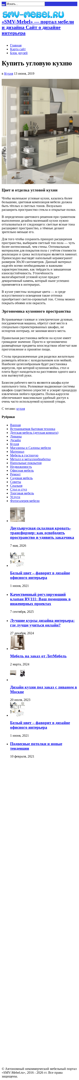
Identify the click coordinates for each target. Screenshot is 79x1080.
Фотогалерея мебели (25, 501)
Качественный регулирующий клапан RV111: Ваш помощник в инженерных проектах (40, 599)
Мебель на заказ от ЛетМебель (38, 656)
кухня (20, 408)
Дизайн (15, 440)
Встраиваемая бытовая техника (32, 429)
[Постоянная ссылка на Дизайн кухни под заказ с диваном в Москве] (17, 680)
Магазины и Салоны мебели (30, 448)
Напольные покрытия (26, 463)
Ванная (15, 425)
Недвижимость (21, 466)
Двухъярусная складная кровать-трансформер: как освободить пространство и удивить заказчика (42, 533)
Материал (17, 451)
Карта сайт (18, 49)
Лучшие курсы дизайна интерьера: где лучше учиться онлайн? (42, 622)
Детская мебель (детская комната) (34, 432)
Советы (15, 482)
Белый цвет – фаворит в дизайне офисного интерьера (40, 575)
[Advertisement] (18, 826)
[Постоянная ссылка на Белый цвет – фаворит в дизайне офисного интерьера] (17, 565)
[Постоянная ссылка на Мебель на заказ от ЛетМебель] (17, 648)
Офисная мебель (22, 470)
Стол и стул (18, 489)
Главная (15, 45)
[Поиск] (3, 4)
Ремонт (15, 474)
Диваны (16, 436)
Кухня (8, 73)
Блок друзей (19, 53)
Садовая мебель (21, 478)
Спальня (16, 485)
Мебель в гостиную (24, 455)
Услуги (15, 497)
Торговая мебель (22, 493)
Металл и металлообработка (30, 459)
